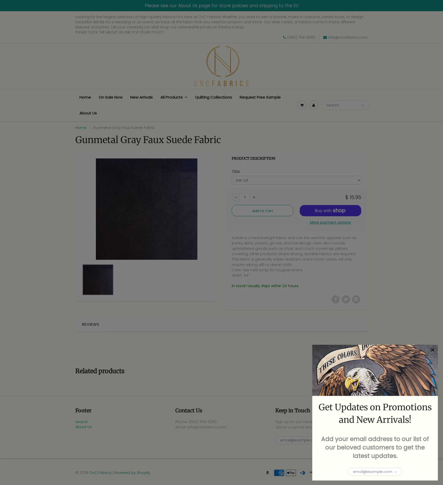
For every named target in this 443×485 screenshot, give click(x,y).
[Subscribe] (396, 472)
